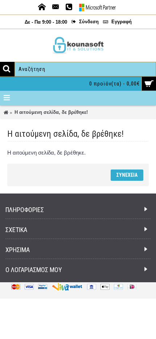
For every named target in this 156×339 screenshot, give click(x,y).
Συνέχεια (126, 175)
